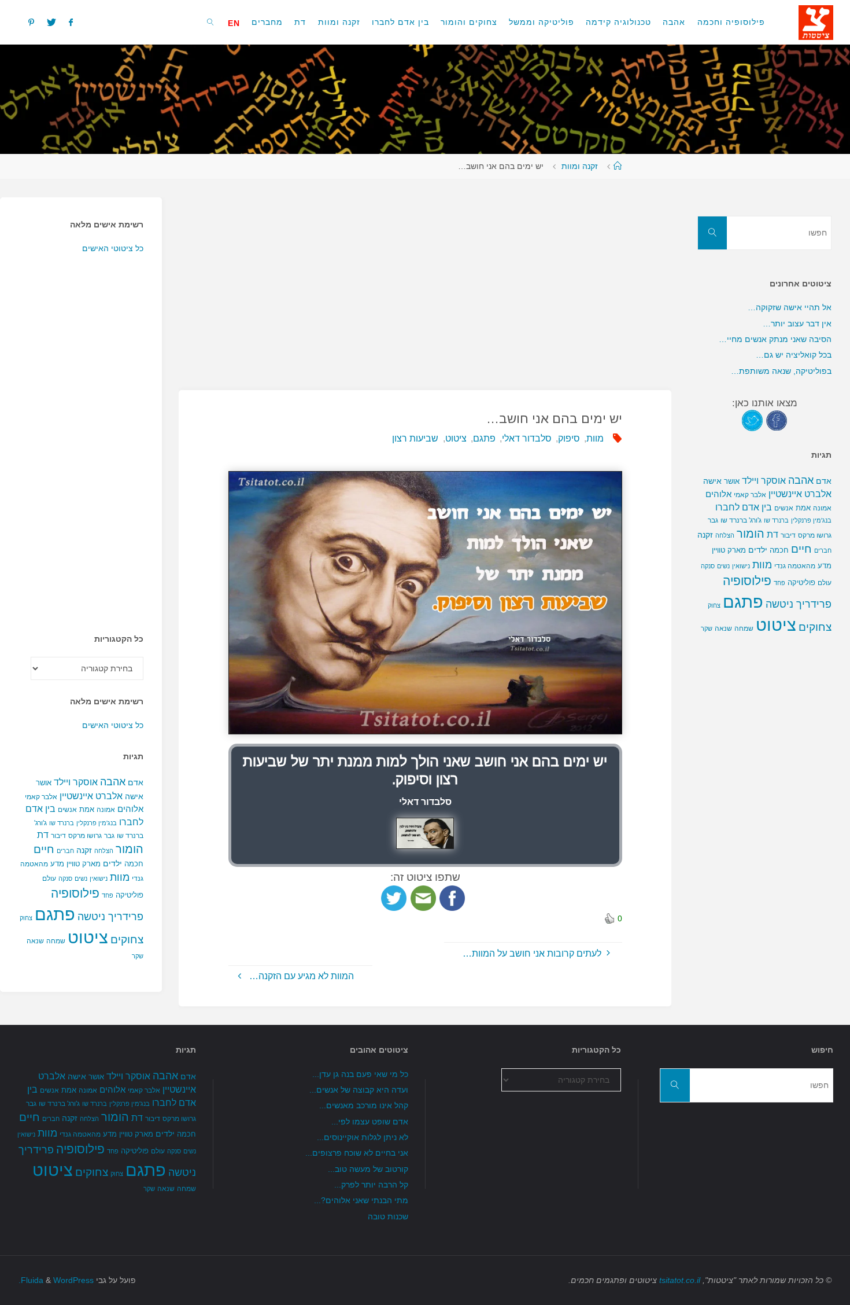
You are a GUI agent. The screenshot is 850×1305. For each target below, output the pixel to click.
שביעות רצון (415, 438)
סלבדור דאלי (527, 438)
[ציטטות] (816, 22)
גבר (109, 836)
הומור (129, 849)
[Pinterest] (30, 22)
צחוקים (126, 939)
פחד (107, 895)
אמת (86, 809)
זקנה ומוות (579, 166)
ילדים (112, 863)
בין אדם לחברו (743, 507)
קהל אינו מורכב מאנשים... (363, 1105)
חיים (44, 849)
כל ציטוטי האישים (112, 248)
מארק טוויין (83, 863)
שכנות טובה (388, 1216)
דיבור (58, 836)
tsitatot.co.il (679, 1280)
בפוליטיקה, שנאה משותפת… (781, 371)
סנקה (65, 878)
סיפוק (569, 438)
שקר (137, 956)
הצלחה (103, 850)
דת (43, 835)
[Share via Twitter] (393, 897)
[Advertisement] (425, 278)
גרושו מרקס (85, 836)
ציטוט (456, 438)
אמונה (106, 810)
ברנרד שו (61, 822)
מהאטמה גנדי (794, 566)
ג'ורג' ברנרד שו (741, 520)
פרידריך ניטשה (110, 916)
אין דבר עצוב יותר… (797, 323)
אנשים (67, 810)
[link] (210, 21)
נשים (81, 878)
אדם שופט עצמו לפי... (369, 1121)
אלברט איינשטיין (91, 796)
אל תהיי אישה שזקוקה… (789, 307)
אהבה (112, 781)
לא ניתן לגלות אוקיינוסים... (362, 1137)
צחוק (26, 917)
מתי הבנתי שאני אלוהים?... (361, 1200)
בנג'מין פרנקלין (96, 822)
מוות (595, 438)
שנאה (35, 940)
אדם (135, 782)
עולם (49, 878)
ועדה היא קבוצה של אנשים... (358, 1089)
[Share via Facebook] (452, 897)
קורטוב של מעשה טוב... (368, 1169)
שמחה (55, 941)
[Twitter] (51, 22)
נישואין (99, 878)
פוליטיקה (129, 895)
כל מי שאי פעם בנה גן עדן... (360, 1074)
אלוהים (130, 809)
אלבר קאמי (41, 797)
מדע (57, 863)
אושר (43, 782)
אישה (134, 796)
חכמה (133, 863)
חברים (65, 850)
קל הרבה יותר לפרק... (371, 1184)
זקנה (84, 850)
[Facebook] (70, 22)
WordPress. (56, 1280)
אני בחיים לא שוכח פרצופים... (356, 1152)
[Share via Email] (423, 897)
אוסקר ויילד (76, 782)
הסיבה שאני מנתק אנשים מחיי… (775, 339)
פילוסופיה (75, 893)
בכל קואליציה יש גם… (793, 354)
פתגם (484, 438)
